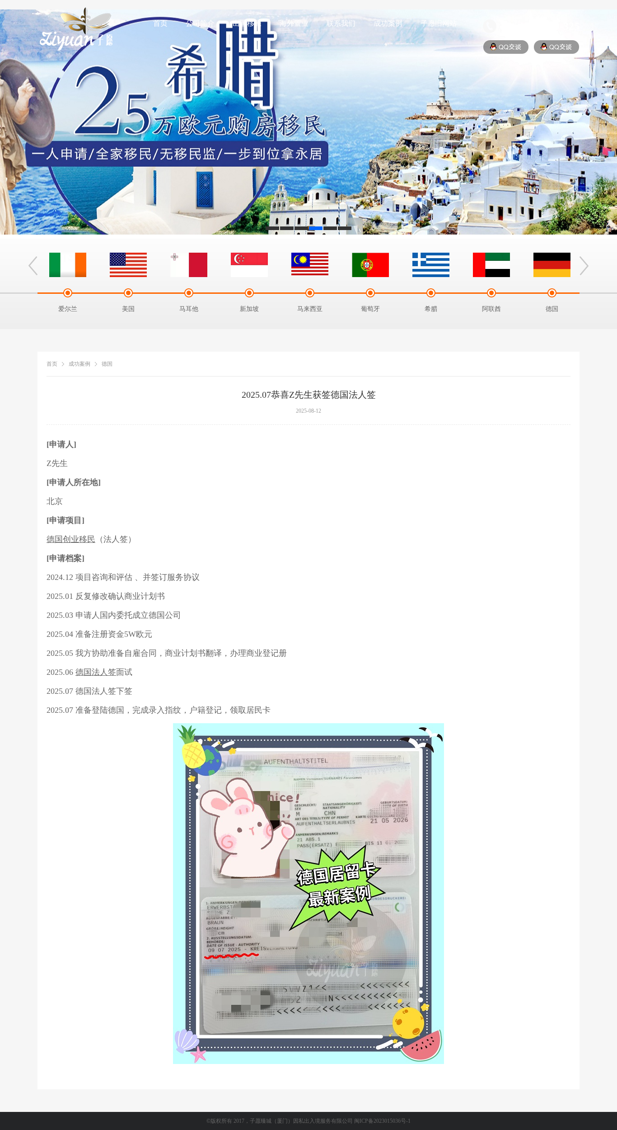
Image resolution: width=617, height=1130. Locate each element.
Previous (32, 265)
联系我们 (341, 23)
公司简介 (200, 23)
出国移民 (247, 23)
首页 (160, 23)
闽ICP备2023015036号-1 (382, 1121)
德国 (107, 364)
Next (584, 265)
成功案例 (388, 23)
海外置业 (294, 23)
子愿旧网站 (439, 23)
